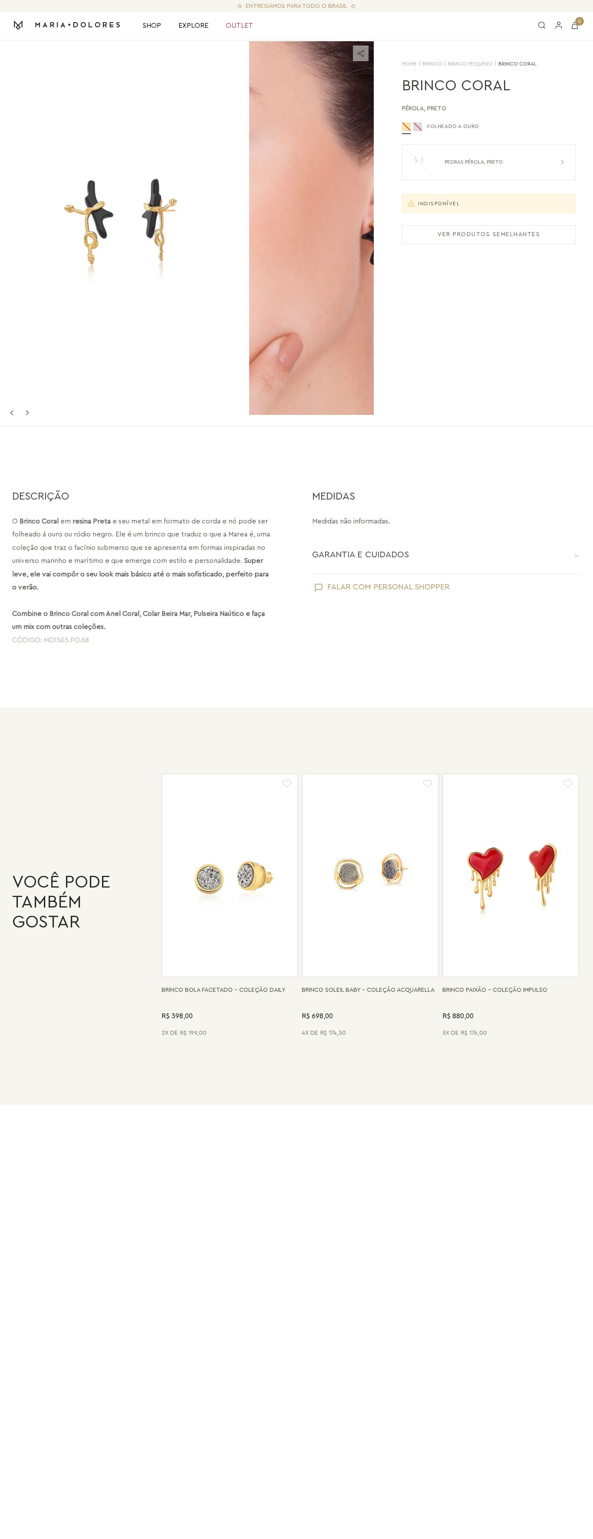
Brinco (432, 63)
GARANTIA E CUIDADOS (360, 554)
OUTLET (239, 25)
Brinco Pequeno (470, 63)
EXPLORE (193, 25)
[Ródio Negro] (417, 126)
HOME (409, 63)
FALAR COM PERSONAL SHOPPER (388, 587)
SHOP (151, 25)
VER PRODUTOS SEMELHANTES (489, 234)
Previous (11, 412)
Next (27, 412)
